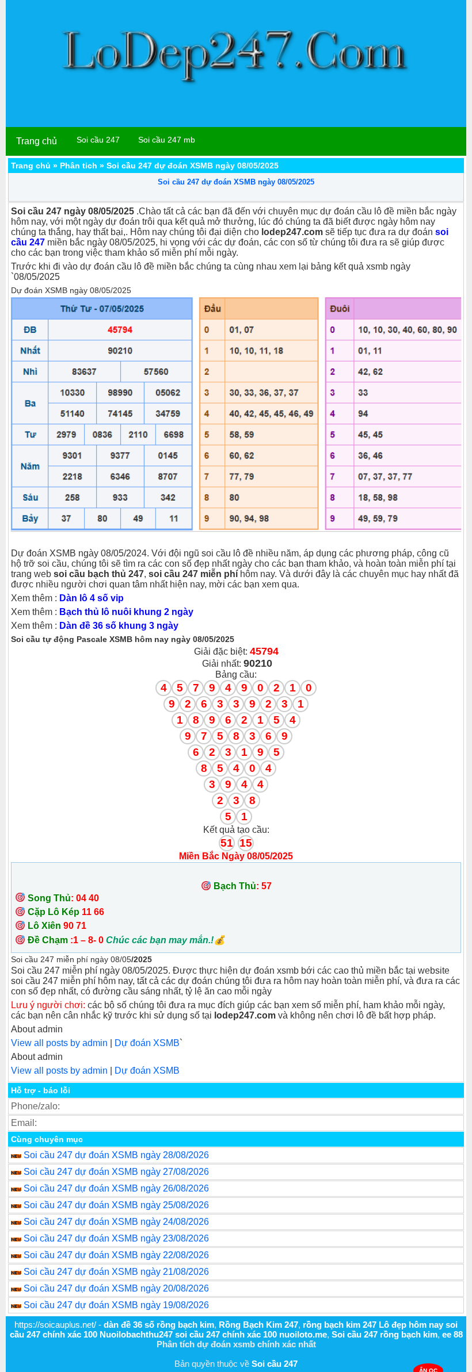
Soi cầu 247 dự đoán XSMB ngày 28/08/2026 (116, 1155)
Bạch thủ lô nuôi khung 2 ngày (126, 612)
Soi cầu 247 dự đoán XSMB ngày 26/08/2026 (116, 1188)
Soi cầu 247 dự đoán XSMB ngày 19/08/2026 (116, 1305)
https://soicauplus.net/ (55, 1324)
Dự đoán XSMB (147, 1043)
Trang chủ (36, 141)
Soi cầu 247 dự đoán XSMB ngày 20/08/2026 (116, 1288)
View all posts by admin (59, 1043)
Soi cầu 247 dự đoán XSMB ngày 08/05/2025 (236, 182)
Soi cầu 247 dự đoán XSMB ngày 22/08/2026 (116, 1255)
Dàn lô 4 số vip (91, 598)
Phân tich (78, 165)
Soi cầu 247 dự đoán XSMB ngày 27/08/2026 (116, 1172)
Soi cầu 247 (98, 139)
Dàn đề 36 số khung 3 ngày (118, 626)
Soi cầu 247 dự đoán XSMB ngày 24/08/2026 (116, 1222)
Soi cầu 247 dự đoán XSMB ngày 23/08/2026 (116, 1238)
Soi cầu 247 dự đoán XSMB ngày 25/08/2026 (116, 1205)
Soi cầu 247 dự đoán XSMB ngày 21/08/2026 (116, 1272)
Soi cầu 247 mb (166, 139)
